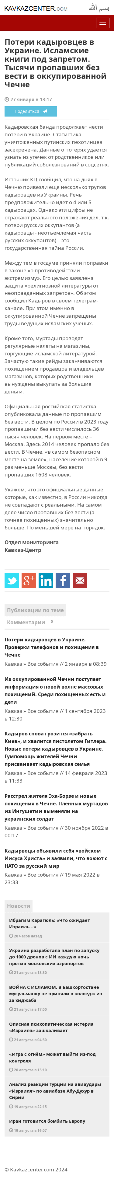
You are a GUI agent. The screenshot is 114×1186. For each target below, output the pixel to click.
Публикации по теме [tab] (35, 610)
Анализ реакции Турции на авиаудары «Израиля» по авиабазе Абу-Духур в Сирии (55, 1095)
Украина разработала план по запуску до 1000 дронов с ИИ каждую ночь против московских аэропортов (54, 961)
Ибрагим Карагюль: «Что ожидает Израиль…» (49, 927)
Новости (18, 905)
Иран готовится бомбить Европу (47, 1125)
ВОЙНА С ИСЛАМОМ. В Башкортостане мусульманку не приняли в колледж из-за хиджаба (56, 998)
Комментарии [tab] (30, 622)
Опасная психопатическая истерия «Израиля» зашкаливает (51, 1031)
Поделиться (29, 111)
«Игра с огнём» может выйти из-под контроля (52, 1061)
